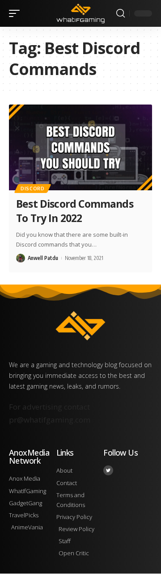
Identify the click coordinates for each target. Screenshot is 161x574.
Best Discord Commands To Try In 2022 (74, 211)
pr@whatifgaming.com (49, 420)
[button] (16, 13)
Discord (33, 188)
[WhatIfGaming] (80, 13)
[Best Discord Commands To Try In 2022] (80, 147)
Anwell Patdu (43, 258)
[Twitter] (108, 470)
